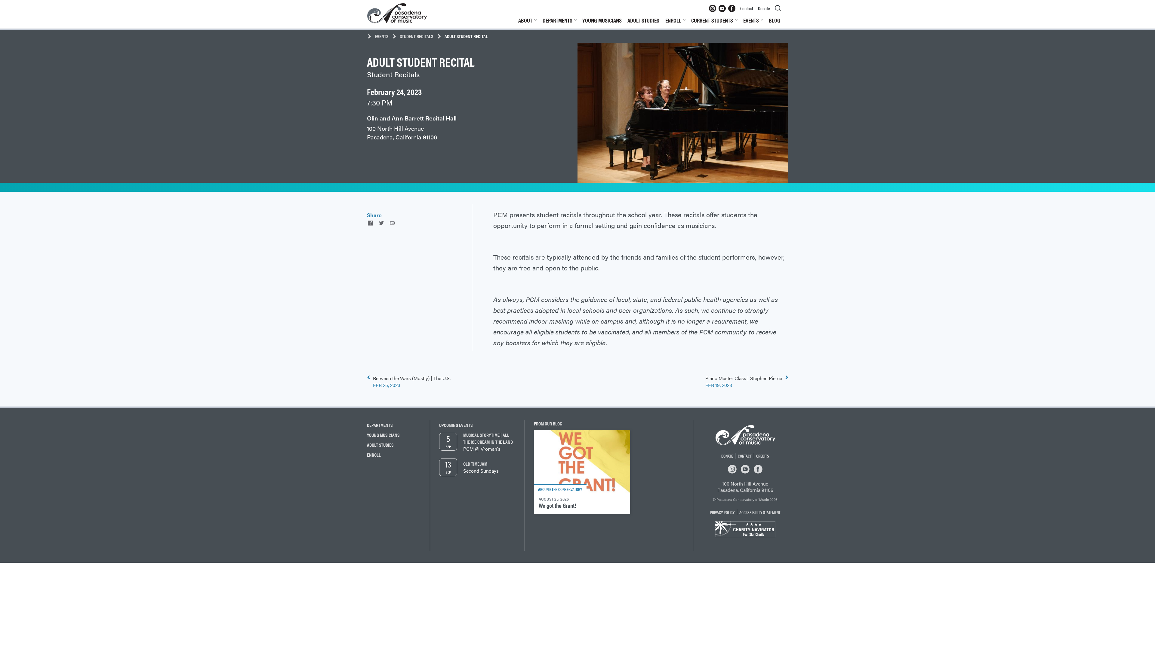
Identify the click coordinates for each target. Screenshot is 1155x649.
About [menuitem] (525, 20)
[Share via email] (392, 222)
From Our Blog (548, 423)
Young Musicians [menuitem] (602, 20)
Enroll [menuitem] (673, 20)
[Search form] (777, 8)
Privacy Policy (722, 512)
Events (381, 36)
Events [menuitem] (751, 20)
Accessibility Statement (760, 512)
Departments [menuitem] (557, 20)
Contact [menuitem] (746, 8)
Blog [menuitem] (774, 20)
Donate (727, 456)
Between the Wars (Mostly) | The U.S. (412, 381)
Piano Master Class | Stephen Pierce (743, 381)
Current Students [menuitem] (712, 20)
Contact (745, 456)
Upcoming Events (456, 425)
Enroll (374, 454)
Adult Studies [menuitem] (643, 20)
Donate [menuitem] (764, 8)
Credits (762, 456)
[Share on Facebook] (370, 222)
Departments (380, 425)
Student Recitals (416, 36)
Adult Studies (380, 444)
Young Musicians (383, 434)
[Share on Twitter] (381, 222)
